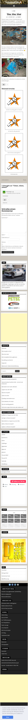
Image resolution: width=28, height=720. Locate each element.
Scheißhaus (4, 464)
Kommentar (5, 217)
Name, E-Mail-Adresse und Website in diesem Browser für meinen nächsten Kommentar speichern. (12, 247)
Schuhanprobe (14, 174)
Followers (21, 484)
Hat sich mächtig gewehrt (7, 404)
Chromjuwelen (4, 644)
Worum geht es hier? (6, 351)
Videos (5, 484)
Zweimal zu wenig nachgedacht (9, 379)
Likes (5, 486)
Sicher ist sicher (5, 395)
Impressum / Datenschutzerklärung (10, 366)
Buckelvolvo (4, 437)
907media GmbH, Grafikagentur (8, 603)
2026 (14, 512)
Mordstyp (8, 191)
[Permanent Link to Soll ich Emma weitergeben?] (14, 142)
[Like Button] (4, 84)
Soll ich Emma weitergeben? (14, 152)
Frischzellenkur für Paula (7, 401)
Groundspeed (4, 627)
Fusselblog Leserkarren (7, 360)
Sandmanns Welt (5, 635)
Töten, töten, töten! (14, 14)
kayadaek (3, 651)
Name (3, 234)
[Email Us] (18, 585)
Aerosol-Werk (4, 617)
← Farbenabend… (5, 180)
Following (13, 484)
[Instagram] (15, 585)
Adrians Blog (4, 615)
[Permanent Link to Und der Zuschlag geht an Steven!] (14, 99)
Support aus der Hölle (7, 389)
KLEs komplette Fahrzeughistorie (9, 357)
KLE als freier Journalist (6, 608)
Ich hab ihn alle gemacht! (14, 131)
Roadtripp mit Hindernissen (8, 398)
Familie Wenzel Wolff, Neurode (8, 660)
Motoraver (3, 642)
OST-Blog (3, 633)
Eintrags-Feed (5, 573)
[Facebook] (12, 585)
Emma (14, 11)
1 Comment (19, 17)
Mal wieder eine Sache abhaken (9, 386)
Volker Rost (4, 653)
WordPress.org (5, 579)
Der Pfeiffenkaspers (6, 620)
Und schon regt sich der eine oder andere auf (12, 407)
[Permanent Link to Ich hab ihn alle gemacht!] (14, 121)
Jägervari (4, 449)
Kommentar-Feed (6, 576)
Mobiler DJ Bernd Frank (6, 605)
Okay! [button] (7, 717)
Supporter (4, 363)
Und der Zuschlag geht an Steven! (14, 109)
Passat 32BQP (5, 455)
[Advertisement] (14, 327)
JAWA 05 (3, 452)
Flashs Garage (4, 625)
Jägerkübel (4, 446)
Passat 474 (4, 458)
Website (4, 242)
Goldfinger (4, 443)
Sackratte (4, 461)
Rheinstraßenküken (6, 596)
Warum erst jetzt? (6, 392)
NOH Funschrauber (5, 630)
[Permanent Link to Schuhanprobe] (14, 164)
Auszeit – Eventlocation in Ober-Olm (9, 665)
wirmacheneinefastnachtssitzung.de (10, 663)
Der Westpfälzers (5, 622)
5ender (3, 434)
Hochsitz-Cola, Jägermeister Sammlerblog (11, 591)
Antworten (5, 202)
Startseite (4, 348)
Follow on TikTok (19, 481)
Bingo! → (25, 180)
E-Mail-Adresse (6, 237)
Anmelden (4, 570)
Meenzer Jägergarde (6, 594)
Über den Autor (5, 354)
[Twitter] (10, 585)
